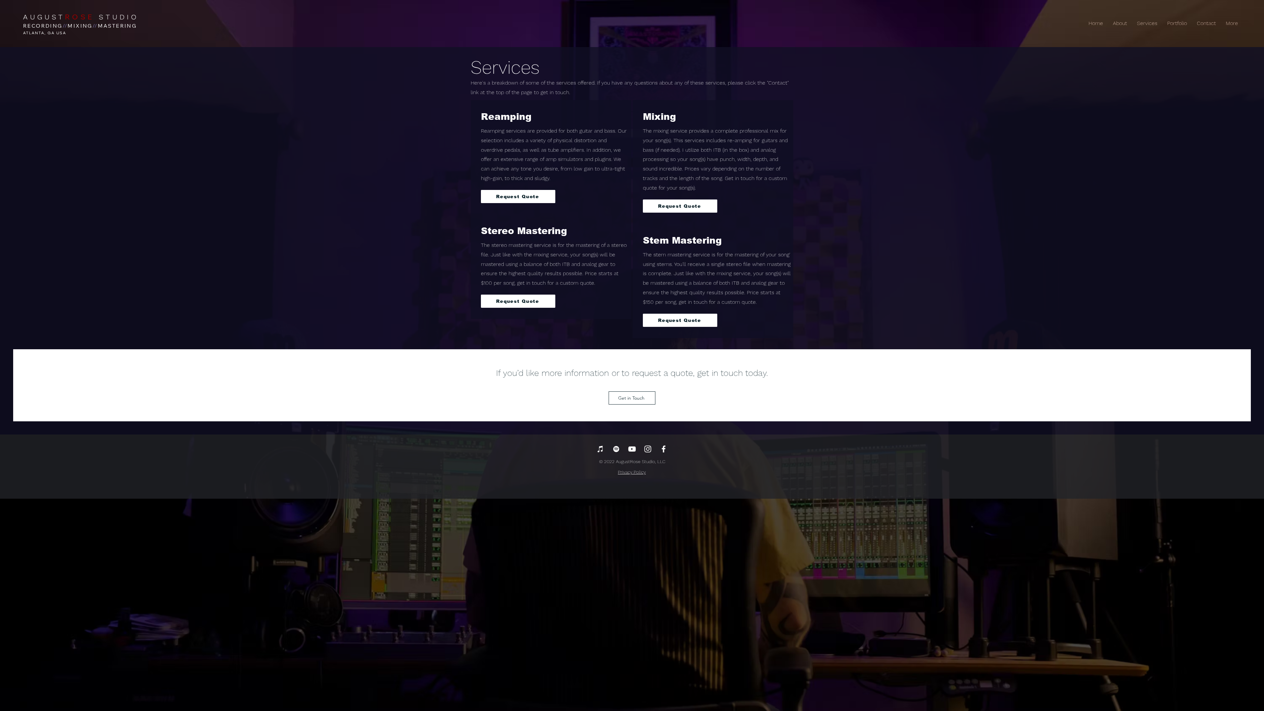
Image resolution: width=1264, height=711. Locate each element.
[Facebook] (663, 449)
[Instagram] (647, 449)
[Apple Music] (600, 449)
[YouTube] (632, 449)
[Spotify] (616, 449)
